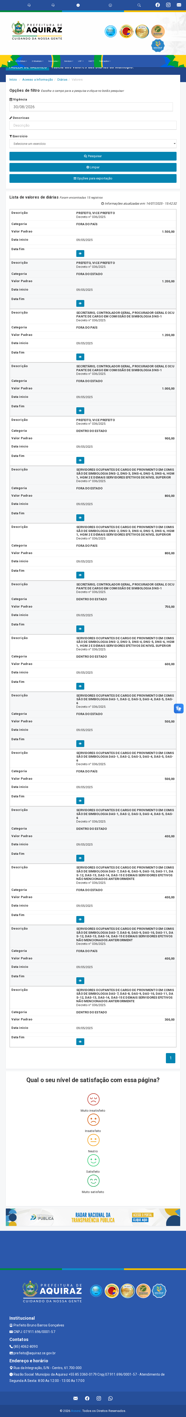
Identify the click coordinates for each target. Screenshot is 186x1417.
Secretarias (53, 61)
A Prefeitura (21, 61)
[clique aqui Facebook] (87, 1398)
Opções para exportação (94, 178)
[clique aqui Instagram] (99, 1398)
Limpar (94, 167)
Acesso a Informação (37, 79)
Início (13, 79)
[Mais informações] (80, 253)
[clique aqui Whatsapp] (110, 1398)
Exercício (19, 136)
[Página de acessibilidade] (110, 5)
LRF (80, 61)
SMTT (91, 61)
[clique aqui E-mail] (75, 1398)
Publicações (104, 61)
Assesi (76, 1411)
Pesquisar (94, 156)
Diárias (62, 79)
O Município (37, 61)
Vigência (19, 99)
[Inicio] (9, 61)
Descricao (20, 118)
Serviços (68, 61)
